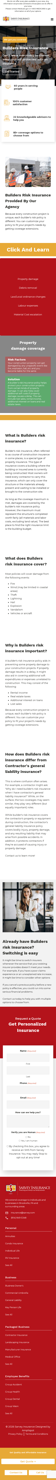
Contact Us (16, 1472)
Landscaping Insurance (17, 1342)
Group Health (12, 1392)
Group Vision (11, 1406)
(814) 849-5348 (18, 1218)
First (28, 1064)
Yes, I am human (29, 1140)
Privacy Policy (15, 1434)
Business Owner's (14, 1286)
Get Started (12, 71)
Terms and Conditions (36, 1434)
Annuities (10, 1236)
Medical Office (12, 1357)
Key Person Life (13, 1307)
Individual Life (12, 1251)
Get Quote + (28, 1461)
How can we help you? (28, 1112)
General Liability (13, 1300)
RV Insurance (12, 1258)
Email (28, 1098)
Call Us (40, 1472)
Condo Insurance (14, 1243)
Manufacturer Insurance (18, 1349)
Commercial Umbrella (16, 1293)
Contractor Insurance (16, 1335)
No (29, 1137)
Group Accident (13, 1384)
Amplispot (28, 1430)
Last (28, 1076)
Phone (28, 1083)
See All (8, 1265)
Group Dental (12, 1399)
